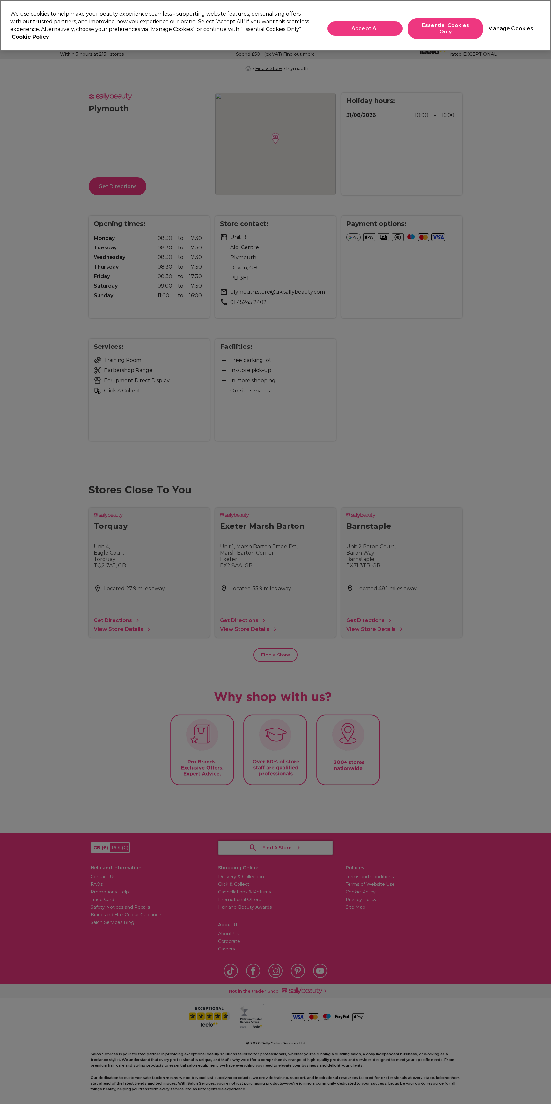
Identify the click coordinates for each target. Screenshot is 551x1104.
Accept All (365, 28)
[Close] (541, 25)
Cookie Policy (30, 37)
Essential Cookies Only (445, 29)
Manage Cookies (508, 28)
